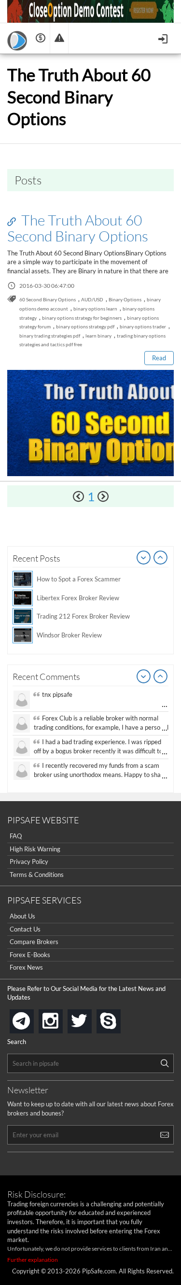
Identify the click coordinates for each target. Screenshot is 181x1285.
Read (159, 358)
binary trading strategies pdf (49, 336)
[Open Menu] (164, 38)
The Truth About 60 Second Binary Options (77, 227)
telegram (32, 1020)
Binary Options (125, 299)
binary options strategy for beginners (82, 318)
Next (160, 558)
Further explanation (32, 1259)
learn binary (98, 336)
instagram (61, 1018)
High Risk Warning (35, 849)
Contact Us (25, 929)
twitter (90, 1018)
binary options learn (95, 308)
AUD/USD (92, 299)
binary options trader (143, 326)
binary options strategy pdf (85, 326)
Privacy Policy (29, 861)
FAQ (16, 836)
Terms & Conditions (37, 874)
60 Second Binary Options (47, 299)
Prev (144, 558)
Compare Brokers (34, 942)
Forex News (26, 967)
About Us (22, 916)
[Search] (164, 1063)
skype (119, 1018)
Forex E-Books (30, 955)
